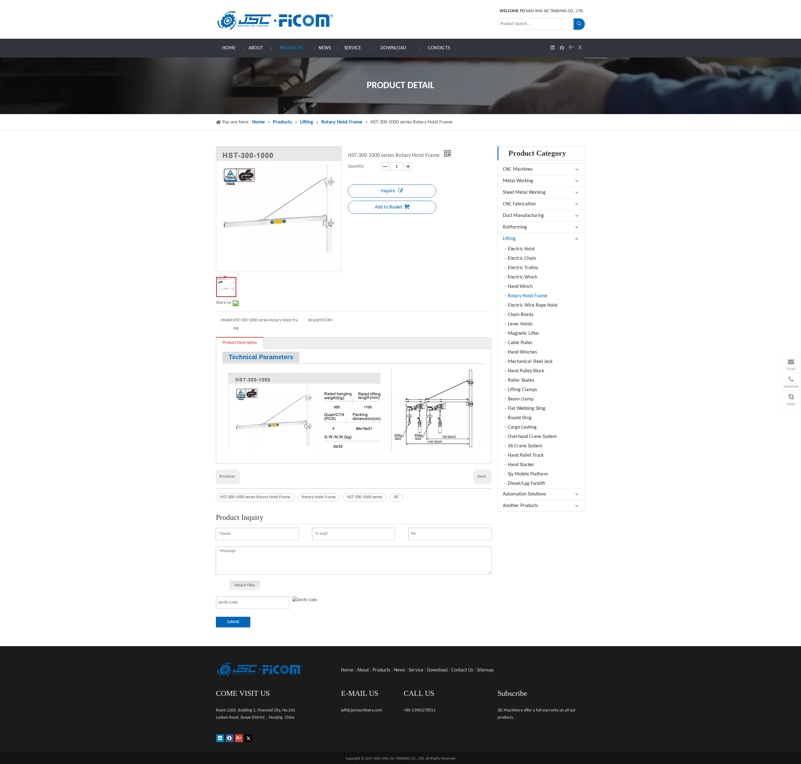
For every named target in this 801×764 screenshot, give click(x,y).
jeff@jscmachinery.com (361, 710)
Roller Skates (521, 380)
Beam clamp (520, 399)
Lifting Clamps (522, 389)
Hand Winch (520, 286)
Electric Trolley (523, 267)
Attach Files (245, 585)
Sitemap (485, 670)
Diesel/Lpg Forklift (526, 483)
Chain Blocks (520, 314)
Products (381, 670)
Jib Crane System (525, 446)
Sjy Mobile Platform (528, 474)
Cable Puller (520, 342)
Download (437, 670)
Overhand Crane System (532, 436)
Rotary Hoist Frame (319, 497)
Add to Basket (388, 207)
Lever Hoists (520, 324)
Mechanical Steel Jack (530, 361)
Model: (227, 320)
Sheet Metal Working (524, 192)
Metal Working (518, 180)
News (399, 670)
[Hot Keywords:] (579, 24)
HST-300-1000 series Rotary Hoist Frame (255, 497)
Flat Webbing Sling (526, 408)
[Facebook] (562, 47)
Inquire (388, 191)
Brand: (314, 320)
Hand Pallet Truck (525, 455)
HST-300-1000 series (364, 497)
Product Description (239, 342)
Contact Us (462, 670)
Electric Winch (522, 277)
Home (347, 670)
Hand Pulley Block (526, 371)
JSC (396, 497)
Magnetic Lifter (523, 333)
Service (416, 670)
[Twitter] (581, 47)
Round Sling (520, 417)
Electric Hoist (521, 249)
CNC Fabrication (519, 204)
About (363, 670)
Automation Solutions (524, 494)
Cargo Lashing (522, 427)
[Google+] (571, 47)
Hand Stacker (521, 464)
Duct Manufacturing (523, 215)
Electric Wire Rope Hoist (533, 305)
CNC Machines (518, 169)
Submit (233, 622)
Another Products (520, 505)
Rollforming (515, 227)
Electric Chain (522, 258)
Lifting (509, 238)
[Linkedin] (553, 47)
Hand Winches (522, 352)
